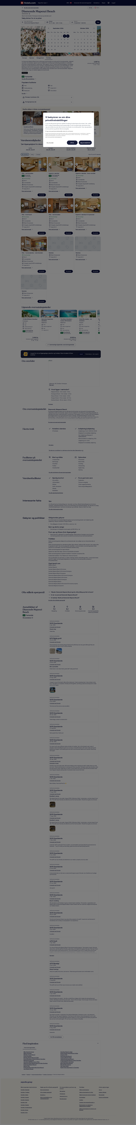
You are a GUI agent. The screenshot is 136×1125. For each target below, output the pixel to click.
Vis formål (50, 142)
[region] (68, 130)
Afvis (72, 142)
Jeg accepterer (85, 142)
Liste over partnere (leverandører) (53, 137)
